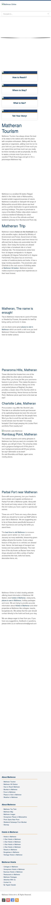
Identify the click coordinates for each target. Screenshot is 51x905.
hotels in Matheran (19, 598)
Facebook (12, 900)
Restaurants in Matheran (12, 874)
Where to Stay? (19, 90)
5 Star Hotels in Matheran (12, 839)
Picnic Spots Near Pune (11, 819)
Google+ (4, 900)
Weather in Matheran (11, 797)
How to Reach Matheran (12, 787)
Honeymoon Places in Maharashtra (15, 817)
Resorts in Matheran (10, 850)
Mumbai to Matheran (10, 789)
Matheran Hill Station (11, 784)
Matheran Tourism (10, 782)
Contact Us (7, 882)
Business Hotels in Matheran (13, 872)
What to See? (19, 103)
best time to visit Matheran (15, 532)
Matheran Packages (10, 877)
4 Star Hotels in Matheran (12, 842)
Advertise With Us (10, 880)
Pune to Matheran (10, 792)
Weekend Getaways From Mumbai (15, 822)
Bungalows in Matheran (11, 852)
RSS (17, 900)
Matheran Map (8, 812)
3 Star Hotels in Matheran (12, 844)
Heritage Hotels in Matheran (13, 855)
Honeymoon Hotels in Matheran (14, 869)
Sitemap (6, 825)
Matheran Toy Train (10, 809)
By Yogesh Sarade (10, 885)
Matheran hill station (11, 268)
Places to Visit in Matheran (12, 795)
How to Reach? (19, 77)
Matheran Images (9, 814)
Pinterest (8, 900)
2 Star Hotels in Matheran (12, 847)
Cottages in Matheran (11, 867)
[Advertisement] (19, 56)
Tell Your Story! (19, 115)
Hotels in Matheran (22, 605)
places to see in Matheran (11, 600)
